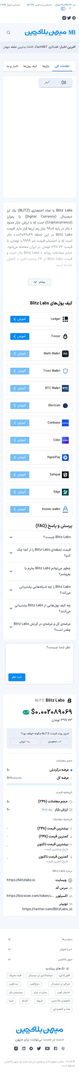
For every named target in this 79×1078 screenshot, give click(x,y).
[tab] (62, 66)
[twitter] (69, 18)
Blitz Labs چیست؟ (57, 537)
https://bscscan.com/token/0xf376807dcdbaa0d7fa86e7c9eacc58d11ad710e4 (31, 896)
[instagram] (64, 18)
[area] (47, 82)
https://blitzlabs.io (21, 880)
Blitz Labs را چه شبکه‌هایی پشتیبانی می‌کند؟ (45, 589)
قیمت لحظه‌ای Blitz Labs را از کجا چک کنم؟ (44, 552)
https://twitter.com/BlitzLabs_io (47, 909)
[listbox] (39, 939)
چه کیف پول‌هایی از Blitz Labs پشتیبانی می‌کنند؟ (43, 608)
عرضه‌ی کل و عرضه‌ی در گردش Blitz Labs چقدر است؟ (42, 627)
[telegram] (74, 18)
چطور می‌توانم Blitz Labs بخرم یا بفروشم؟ (47, 571)
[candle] (64, 82)
